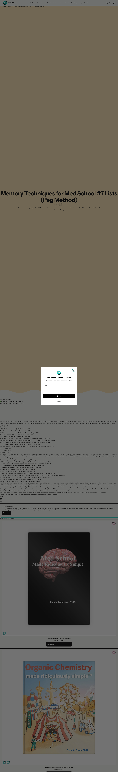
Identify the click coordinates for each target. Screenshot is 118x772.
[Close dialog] (73, 370)
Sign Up (59, 396)
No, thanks (59, 401)
